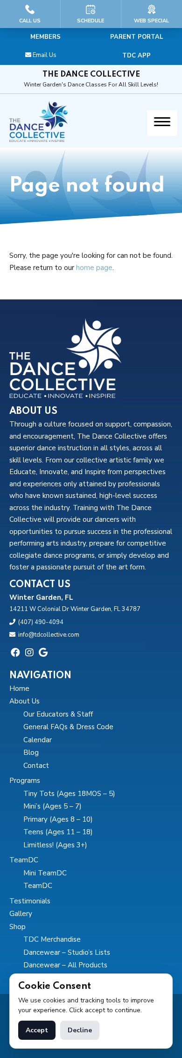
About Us (24, 701)
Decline (80, 1030)
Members (45, 37)
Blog (31, 752)
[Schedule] (91, 14)
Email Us (44, 55)
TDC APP (136, 55)
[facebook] (15, 652)
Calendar (37, 740)
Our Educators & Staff (58, 714)
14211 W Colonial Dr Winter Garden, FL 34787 (74, 609)
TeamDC (23, 860)
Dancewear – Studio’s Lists (66, 952)
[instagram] (29, 652)
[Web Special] (151, 14)
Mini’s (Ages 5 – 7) (52, 806)
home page (94, 267)
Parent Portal (136, 37)
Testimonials (29, 901)
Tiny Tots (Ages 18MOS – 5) (69, 793)
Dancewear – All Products (65, 965)
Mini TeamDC (45, 873)
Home (19, 688)
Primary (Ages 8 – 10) (58, 819)
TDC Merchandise (52, 939)
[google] (43, 652)
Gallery (20, 913)
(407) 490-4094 (40, 622)
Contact (36, 765)
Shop (17, 926)
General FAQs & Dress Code (68, 726)
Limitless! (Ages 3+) (55, 845)
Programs (24, 780)
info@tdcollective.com (48, 635)
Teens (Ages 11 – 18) (58, 832)
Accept (37, 1030)
